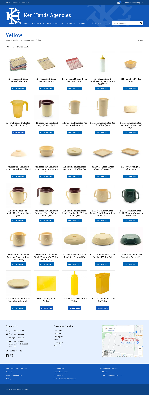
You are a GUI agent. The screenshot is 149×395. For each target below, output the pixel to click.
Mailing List (58, 343)
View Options (18, 132)
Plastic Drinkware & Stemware (64, 379)
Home (27, 23)
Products (37, 23)
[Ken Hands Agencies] (13, 16)
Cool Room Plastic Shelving (16, 368)
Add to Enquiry (18, 88)
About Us (25, 3)
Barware (9, 372)
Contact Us (58, 331)
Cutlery (8, 379)
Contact (82, 23)
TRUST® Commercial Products (112, 375)
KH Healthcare (58, 368)
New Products (54, 23)
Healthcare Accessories (109, 368)
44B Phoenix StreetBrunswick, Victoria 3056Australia (18, 344)
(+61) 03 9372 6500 (16, 331)
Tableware (104, 372)
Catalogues (16, 3)
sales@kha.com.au (16, 338)
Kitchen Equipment (60, 372)
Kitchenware (58, 375)
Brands (70, 23)
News (8, 3)
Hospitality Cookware (14, 375)
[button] (141, 23)
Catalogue (16, 40)
